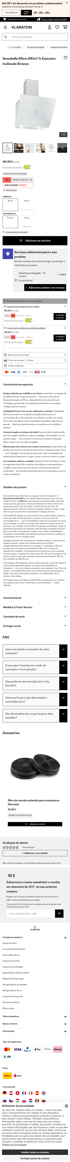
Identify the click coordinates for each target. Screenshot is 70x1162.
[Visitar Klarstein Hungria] (18, 1101)
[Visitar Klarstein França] (24, 1093)
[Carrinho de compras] (65, 27)
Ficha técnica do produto (12, 167)
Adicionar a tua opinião (36, 853)
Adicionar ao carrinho (38, 240)
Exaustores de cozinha (36, 47)
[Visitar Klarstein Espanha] (37, 1093)
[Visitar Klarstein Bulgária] (44, 1101)
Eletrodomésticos (14, 47)
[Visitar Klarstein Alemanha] (5, 1093)
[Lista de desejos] (57, 27)
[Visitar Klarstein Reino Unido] (44, 1093)
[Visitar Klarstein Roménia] (37, 1101)
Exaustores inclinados (59, 47)
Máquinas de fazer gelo (13, 978)
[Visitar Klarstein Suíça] (18, 1093)
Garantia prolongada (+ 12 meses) (32, 274)
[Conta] (49, 27)
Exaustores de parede (13, 996)
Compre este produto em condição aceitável (26, 328)
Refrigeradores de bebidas (15, 984)
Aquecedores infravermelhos (16, 972)
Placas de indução (11, 1002)
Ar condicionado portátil (14, 949)
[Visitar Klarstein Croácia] (31, 1101)
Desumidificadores (11, 955)
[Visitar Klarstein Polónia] (24, 1101)
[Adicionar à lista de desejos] (65, 58)
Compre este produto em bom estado (23, 306)
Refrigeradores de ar (12, 990)
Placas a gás (8, 1008)
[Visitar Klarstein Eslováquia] (5, 1101)
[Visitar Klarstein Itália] (31, 1093)
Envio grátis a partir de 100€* (54, 19)
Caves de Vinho (10, 943)
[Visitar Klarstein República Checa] (11, 1101)
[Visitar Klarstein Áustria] (11, 1093)
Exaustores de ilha (11, 961)
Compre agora (26, 12)
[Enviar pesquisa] (5, 37)
